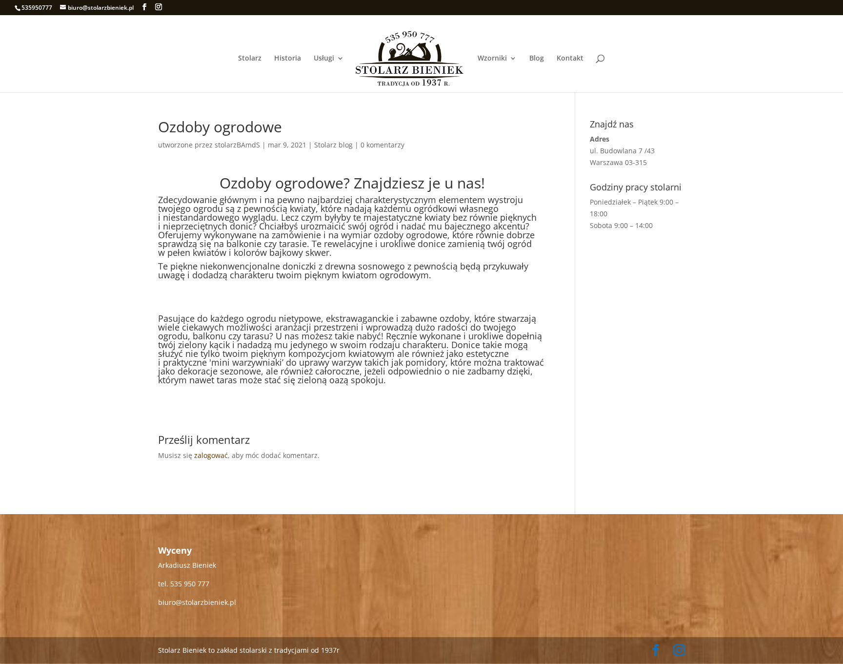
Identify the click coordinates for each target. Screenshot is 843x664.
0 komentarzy (382, 144)
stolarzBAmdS (237, 144)
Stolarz (249, 58)
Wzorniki (492, 58)
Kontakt (570, 58)
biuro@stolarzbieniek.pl (197, 602)
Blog (536, 58)
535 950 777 (189, 583)
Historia (287, 58)
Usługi (324, 58)
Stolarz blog (333, 144)
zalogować (211, 455)
